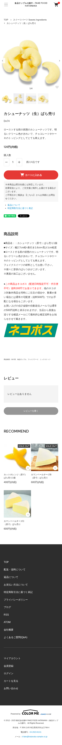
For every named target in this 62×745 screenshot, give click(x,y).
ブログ (7, 607)
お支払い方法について (16, 584)
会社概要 (8, 629)
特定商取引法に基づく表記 (20, 208)
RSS (6, 614)
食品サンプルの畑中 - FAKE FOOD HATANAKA (31, 4)
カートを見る (11, 681)
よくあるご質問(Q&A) (15, 637)
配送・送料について (14, 569)
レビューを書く (31, 411)
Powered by (15, 714)
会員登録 (8, 666)
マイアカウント (12, 658)
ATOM (7, 622)
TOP (6, 19)
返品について (14, 205)
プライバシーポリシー (16, 599)
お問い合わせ (11, 688)
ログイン (8, 673)
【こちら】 (30, 195)
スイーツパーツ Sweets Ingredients (30, 19)
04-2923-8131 (35, 732)
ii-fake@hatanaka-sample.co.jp (34, 737)
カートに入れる (33, 174)
